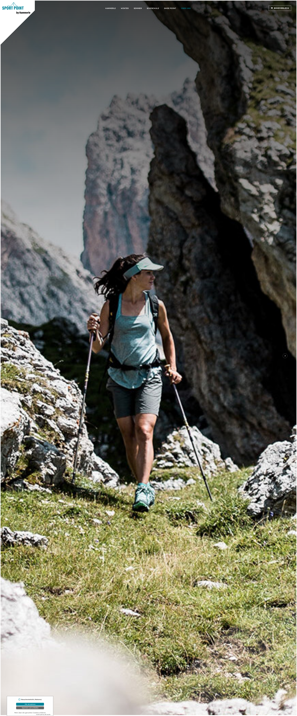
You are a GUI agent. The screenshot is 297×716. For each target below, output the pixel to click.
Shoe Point (170, 8)
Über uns (185, 8)
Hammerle (110, 8)
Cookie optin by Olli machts (43, 714)
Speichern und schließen (30, 708)
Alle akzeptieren (30, 704)
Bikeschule (153, 8)
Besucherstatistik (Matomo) (31, 699)
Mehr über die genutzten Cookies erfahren (30, 713)
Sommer (138, 8)
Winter (125, 8)
